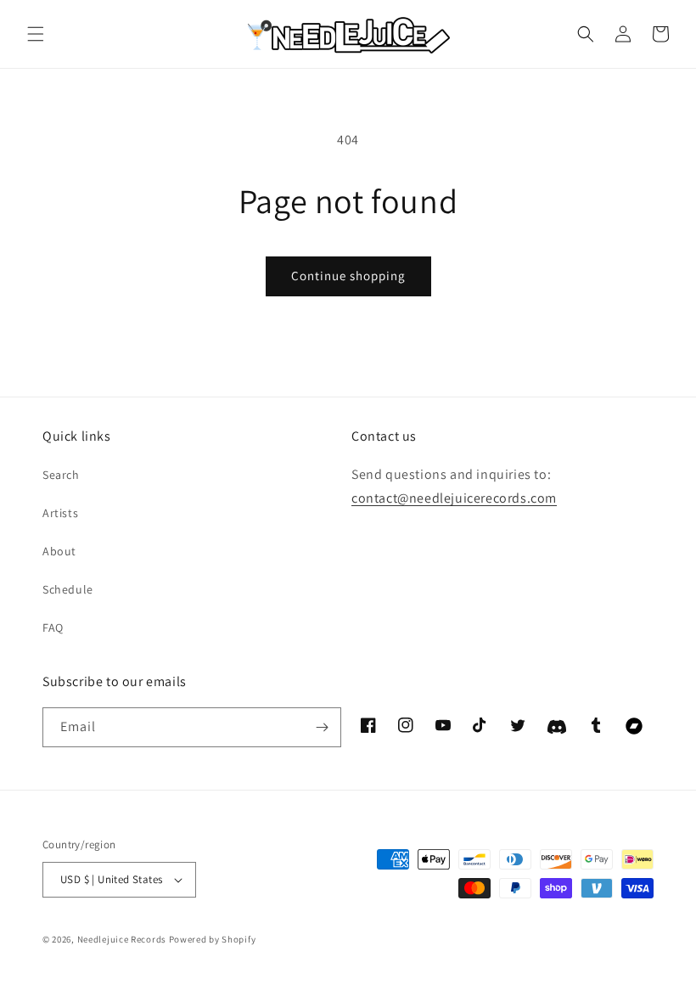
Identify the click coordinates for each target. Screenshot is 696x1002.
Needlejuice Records (121, 939)
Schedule (67, 589)
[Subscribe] (321, 727)
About (59, 551)
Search (61, 474)
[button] (35, 34)
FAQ (53, 627)
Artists (60, 513)
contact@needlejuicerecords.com (454, 498)
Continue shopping (348, 275)
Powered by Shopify (212, 939)
